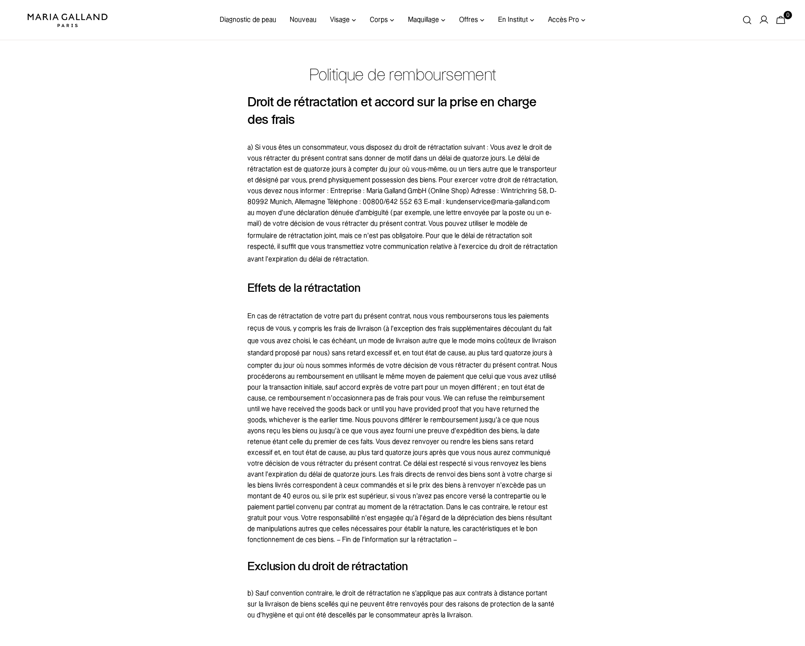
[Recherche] (747, 20)
